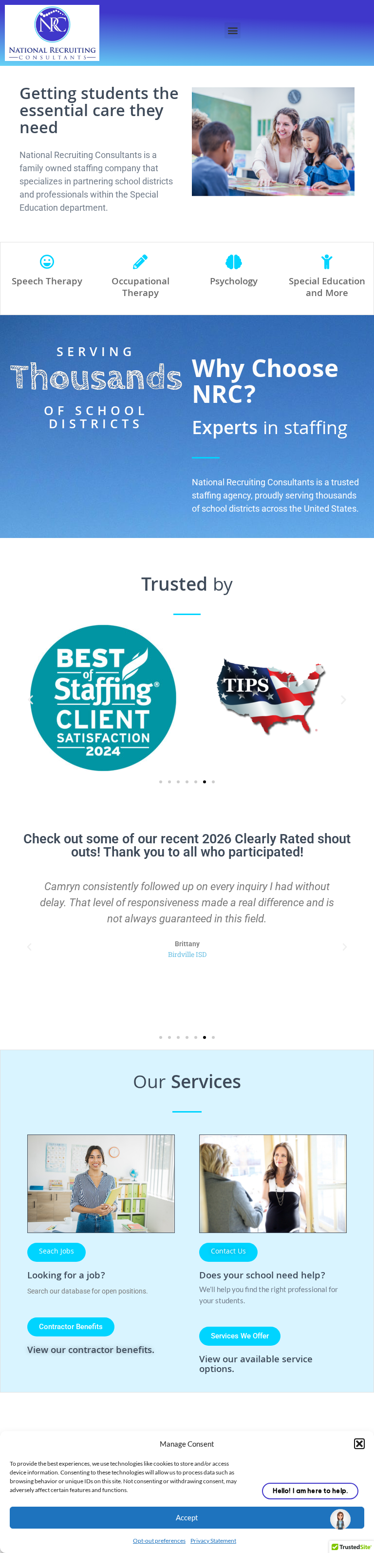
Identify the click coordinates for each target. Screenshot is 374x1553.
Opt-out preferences (159, 1540)
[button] (359, 1444)
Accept (187, 1517)
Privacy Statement (213, 1540)
